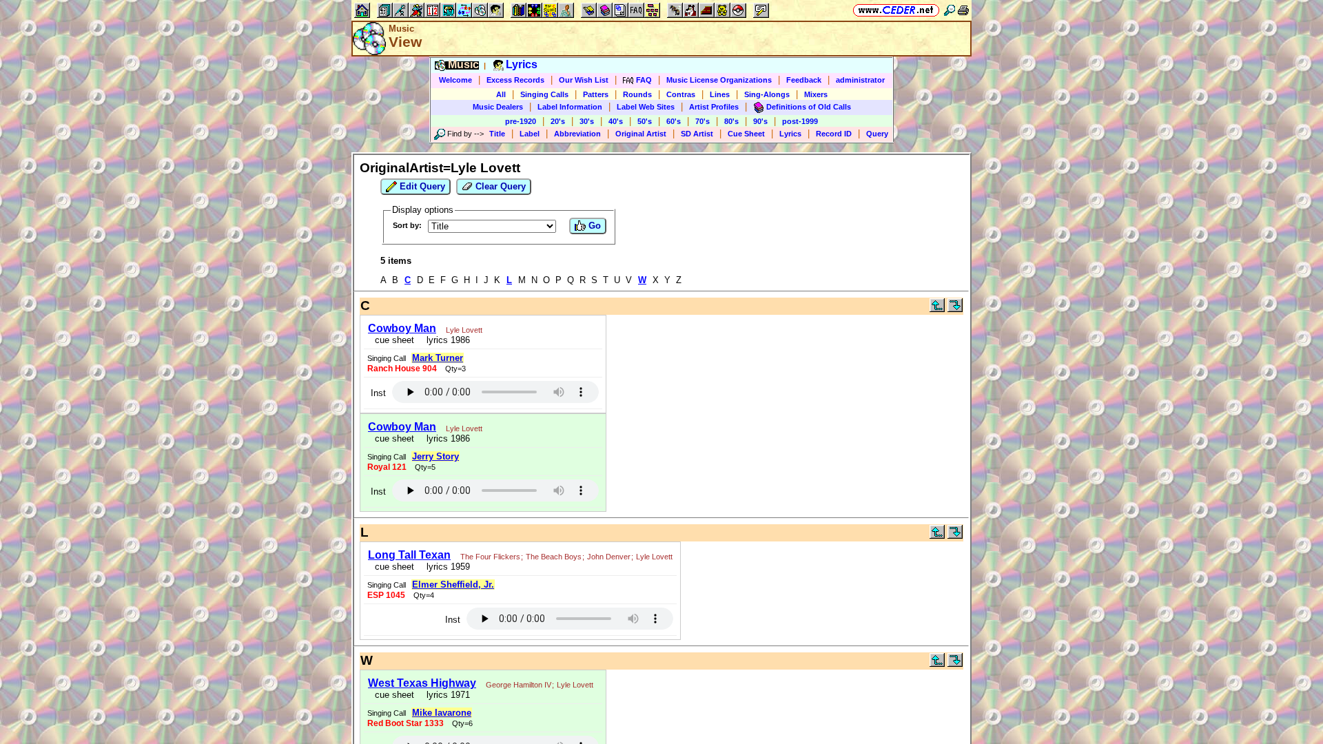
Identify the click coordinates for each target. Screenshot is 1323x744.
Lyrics (790, 134)
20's (558, 121)
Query (877, 134)
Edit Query (421, 186)
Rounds (637, 94)
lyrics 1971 (445, 695)
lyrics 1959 (445, 566)
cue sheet (394, 340)
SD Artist (697, 134)
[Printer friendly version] (963, 10)
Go (593, 225)
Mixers (816, 94)
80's (731, 121)
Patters (595, 94)
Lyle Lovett (464, 330)
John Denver (608, 556)
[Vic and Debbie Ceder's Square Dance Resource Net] (896, 10)
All (501, 94)
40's (615, 121)
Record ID (834, 134)
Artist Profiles (714, 107)
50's (644, 121)
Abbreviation (577, 134)
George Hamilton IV (518, 685)
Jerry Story (435, 456)
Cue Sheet (746, 134)
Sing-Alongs (767, 94)
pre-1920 (520, 121)
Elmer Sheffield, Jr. (453, 584)
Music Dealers (498, 107)
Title (497, 134)
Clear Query (499, 186)
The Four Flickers (490, 556)
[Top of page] (937, 309)
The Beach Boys (554, 556)
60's (673, 121)
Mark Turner (437, 358)
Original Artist (640, 134)
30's (587, 121)
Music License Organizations (719, 80)
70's (702, 121)
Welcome (455, 80)
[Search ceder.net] (949, 10)
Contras (680, 94)
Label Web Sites (646, 107)
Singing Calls (544, 94)
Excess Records (515, 80)
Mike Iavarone (441, 712)
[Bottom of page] (955, 309)
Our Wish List (583, 80)
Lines (720, 94)
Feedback (803, 80)
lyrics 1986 (445, 340)
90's (760, 121)
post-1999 (800, 121)
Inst (378, 393)
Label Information (569, 107)
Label (530, 134)
